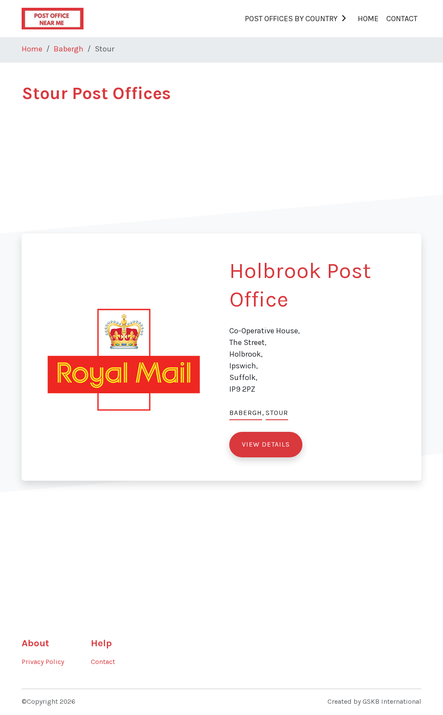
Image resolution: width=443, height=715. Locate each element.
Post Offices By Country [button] (291, 18)
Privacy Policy (43, 662)
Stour (277, 413)
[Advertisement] (221, 172)
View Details (266, 444)
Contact (401, 18)
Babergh (68, 49)
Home (368, 18)
